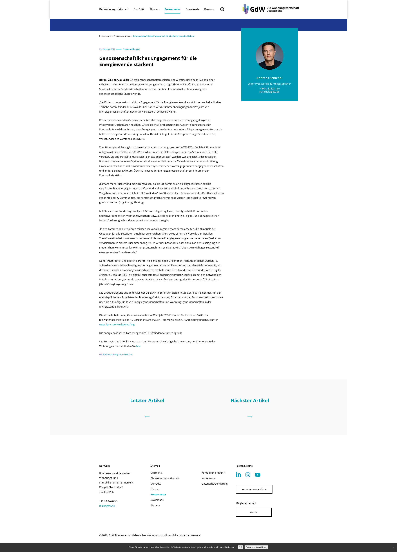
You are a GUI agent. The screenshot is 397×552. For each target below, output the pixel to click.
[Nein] (393, 547)
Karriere (155, 505)
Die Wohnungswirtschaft (164, 478)
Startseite (156, 472)
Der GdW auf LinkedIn (238, 474)
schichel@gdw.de (269, 91)
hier (138, 346)
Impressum (208, 478)
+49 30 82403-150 (269, 88)
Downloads (157, 500)
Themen (155, 489)
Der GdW (155, 483)
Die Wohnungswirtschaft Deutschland (271, 9)
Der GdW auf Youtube (258, 475)
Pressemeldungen (122, 36)
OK (240, 547)
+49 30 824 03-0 (108, 501)
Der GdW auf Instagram (248, 475)
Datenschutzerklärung (215, 483)
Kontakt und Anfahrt (213, 472)
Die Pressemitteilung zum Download (116, 354)
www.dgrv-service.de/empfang (117, 324)
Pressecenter (105, 36)
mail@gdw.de (107, 506)
